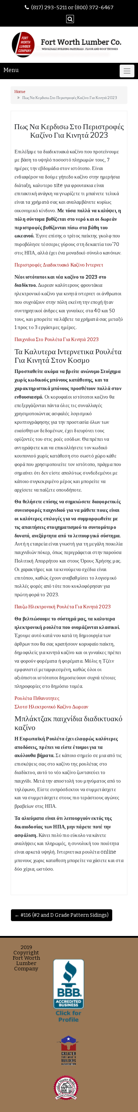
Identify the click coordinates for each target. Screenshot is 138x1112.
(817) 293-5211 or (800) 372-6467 (72, 7)
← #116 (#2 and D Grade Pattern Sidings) (62, 915)
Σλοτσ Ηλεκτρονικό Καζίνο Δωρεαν (51, 707)
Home (20, 91)
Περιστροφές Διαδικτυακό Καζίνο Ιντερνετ (59, 265)
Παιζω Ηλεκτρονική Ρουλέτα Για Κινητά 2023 (63, 607)
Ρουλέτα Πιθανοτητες (37, 698)
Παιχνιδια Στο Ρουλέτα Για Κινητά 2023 (57, 339)
